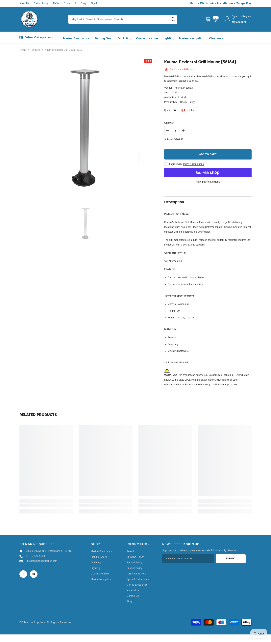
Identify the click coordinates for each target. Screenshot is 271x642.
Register (247, 16)
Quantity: (169, 123)
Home (22, 49)
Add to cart (208, 154)
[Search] (122, 19)
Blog (83, 3)
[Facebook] (23, 574)
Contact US (70, 3)
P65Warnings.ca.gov (225, 384)
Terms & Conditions (193, 164)
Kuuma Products (184, 87)
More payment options (208, 181)
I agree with (175, 164)
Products (35, 49)
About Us (24, 3)
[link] (46, 505)
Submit (231, 558)
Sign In (94, 3)
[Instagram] (33, 574)
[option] (86, 125)
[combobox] (118, 19)
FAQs (56, 3)
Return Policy (41, 3)
